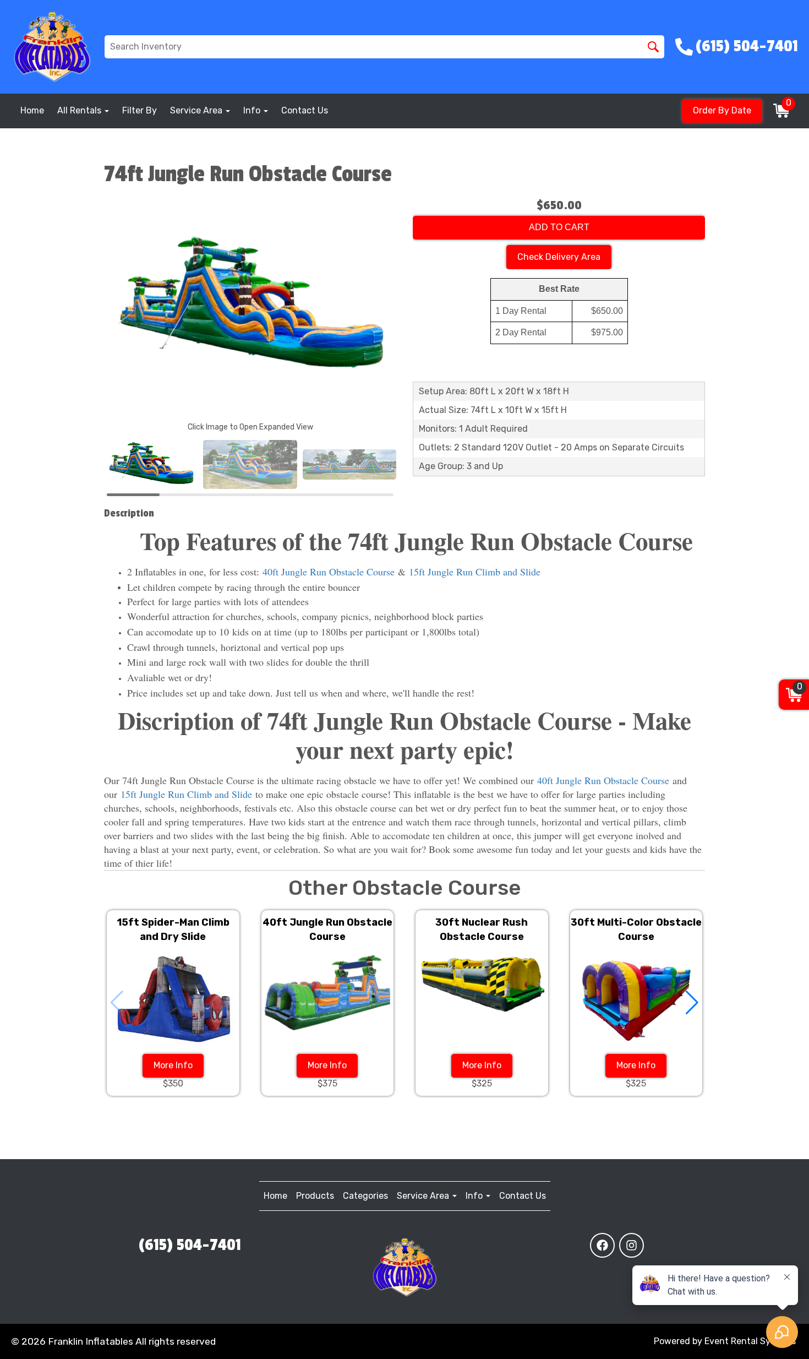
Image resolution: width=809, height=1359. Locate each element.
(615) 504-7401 (190, 1245)
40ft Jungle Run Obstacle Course (329, 571)
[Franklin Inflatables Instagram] (631, 1245)
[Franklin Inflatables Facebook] (602, 1245)
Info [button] (253, 110)
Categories (365, 1196)
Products (315, 1196)
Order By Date (722, 110)
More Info (173, 1065)
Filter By (139, 110)
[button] (692, 1003)
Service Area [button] (197, 110)
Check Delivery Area (558, 257)
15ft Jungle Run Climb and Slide (474, 571)
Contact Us (304, 110)
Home (32, 110)
